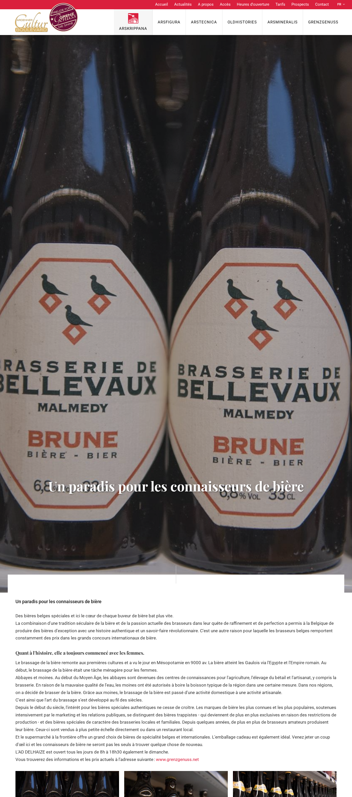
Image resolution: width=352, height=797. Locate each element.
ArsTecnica (204, 22)
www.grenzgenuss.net (177, 759)
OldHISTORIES (242, 22)
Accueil (161, 4)
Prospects (300, 4)
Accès (225, 4)
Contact (322, 4)
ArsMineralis (282, 22)
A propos (206, 4)
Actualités (183, 4)
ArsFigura (169, 22)
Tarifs (280, 4)
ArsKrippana (133, 28)
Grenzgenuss (323, 22)
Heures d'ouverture (253, 4)
